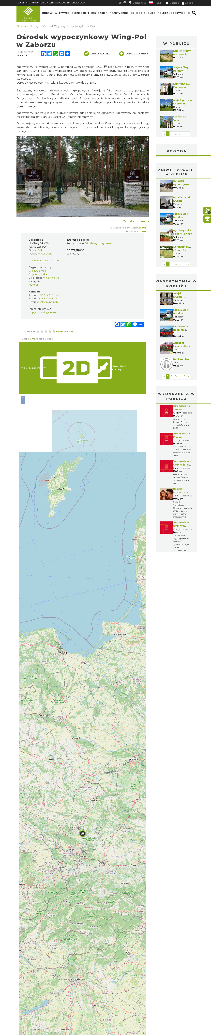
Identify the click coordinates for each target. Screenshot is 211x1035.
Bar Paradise (181, 359)
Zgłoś (142, 227)
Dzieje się (138, 13)
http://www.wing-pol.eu (42, 312)
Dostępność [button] (139, 3)
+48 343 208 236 (48, 295)
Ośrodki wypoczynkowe (98, 243)
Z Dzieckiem (80, 13)
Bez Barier (99, 13)
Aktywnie (62, 13)
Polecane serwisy (171, 13)
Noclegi (33, 284)
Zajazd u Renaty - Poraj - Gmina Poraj (182, 346)
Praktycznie (119, 13)
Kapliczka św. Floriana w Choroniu (181, 87)
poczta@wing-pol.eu (48, 302)
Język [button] (158, 3)
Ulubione (174, 3)
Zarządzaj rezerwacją (136, 221)
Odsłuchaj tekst (100, 53)
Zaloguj (189, 3)
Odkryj (47, 13)
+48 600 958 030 (48, 298)
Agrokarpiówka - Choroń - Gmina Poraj (182, 250)
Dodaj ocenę (65, 331)
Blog (151, 13)
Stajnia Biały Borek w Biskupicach (180, 71)
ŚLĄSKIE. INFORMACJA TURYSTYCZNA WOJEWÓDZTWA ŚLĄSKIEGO (50, 2)
